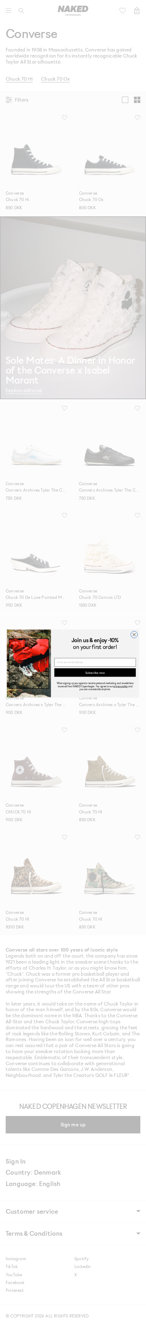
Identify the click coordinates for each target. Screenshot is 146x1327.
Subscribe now (95, 673)
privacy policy (120, 686)
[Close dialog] (134, 634)
